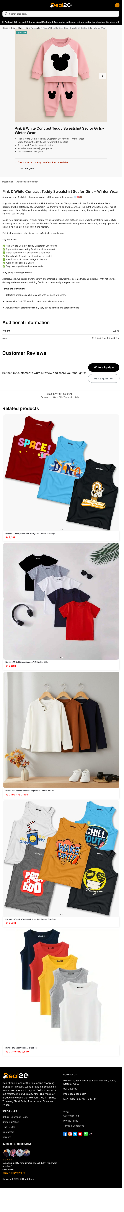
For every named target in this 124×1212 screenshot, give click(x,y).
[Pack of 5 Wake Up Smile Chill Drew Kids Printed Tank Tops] (61, 858)
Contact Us (8, 1132)
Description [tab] (7, 181)
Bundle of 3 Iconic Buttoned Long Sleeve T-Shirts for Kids (29, 791)
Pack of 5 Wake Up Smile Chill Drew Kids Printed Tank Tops (30, 919)
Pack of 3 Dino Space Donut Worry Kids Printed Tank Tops (30, 534)
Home (5, 28)
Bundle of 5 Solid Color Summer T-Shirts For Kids (26, 662)
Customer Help (71, 1115)
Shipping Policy (10, 1122)
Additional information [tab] (27, 181)
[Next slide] (102, 76)
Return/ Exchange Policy (15, 1117)
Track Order (8, 1127)
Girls (20, 28)
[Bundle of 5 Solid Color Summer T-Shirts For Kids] (61, 601)
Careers (6, 1137)
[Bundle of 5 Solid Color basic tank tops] (61, 987)
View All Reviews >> (14, 1172)
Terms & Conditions (73, 1125)
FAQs (66, 1111)
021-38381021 (70, 1089)
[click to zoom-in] (61, 75)
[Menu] (6, 5)
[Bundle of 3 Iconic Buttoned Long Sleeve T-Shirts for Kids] (61, 730)
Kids (13, 28)
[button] (116, 5)
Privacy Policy (70, 1120)
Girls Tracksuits (33, 28)
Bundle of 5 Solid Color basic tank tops (22, 1048)
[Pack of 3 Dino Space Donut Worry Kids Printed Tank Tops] (61, 472)
